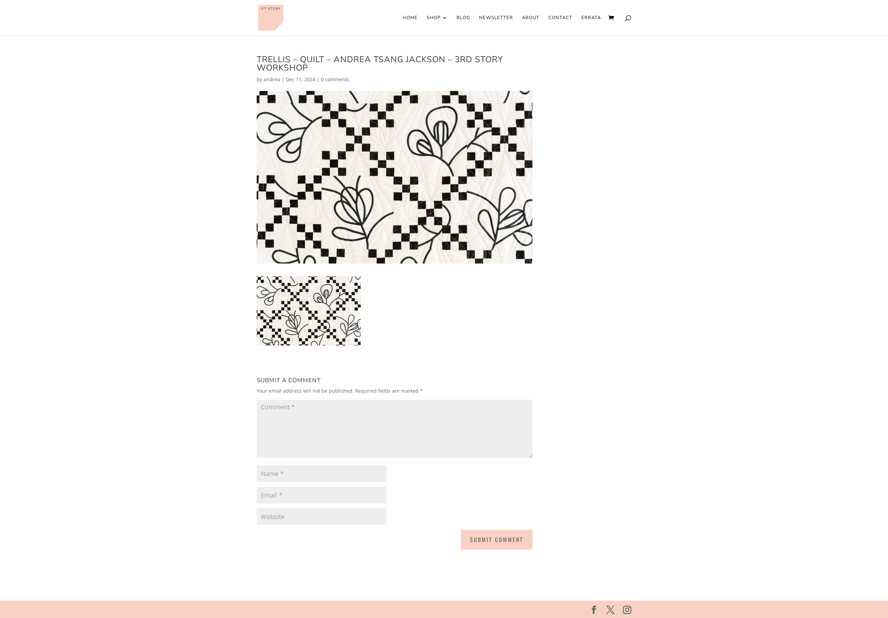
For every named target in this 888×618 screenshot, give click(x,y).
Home (410, 18)
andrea (272, 79)
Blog (463, 18)
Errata (591, 18)
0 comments (335, 79)
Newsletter (496, 18)
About (530, 18)
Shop (434, 18)
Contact (560, 18)
